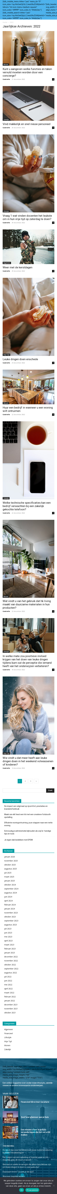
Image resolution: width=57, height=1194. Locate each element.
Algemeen (6, 263)
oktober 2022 (10, 964)
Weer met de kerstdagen (17, 267)
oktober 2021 (10, 1012)
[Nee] (53, 1185)
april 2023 (8, 940)
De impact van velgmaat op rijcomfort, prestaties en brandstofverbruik (26, 807)
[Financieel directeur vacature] (10, 1102)
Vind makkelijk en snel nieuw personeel (27, 124)
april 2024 (8, 900)
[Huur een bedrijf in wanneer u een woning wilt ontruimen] (28, 387)
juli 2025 (7, 872)
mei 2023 (8, 936)
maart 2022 (9, 992)
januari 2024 (9, 908)
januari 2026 (9, 856)
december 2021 (11, 1004)
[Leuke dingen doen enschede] (28, 317)
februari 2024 (10, 904)
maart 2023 (9, 944)
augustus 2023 (10, 924)
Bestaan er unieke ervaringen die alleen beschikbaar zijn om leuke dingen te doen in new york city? (27, 1165)
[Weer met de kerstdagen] (28, 246)
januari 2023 (9, 952)
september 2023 (11, 920)
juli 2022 (7, 976)
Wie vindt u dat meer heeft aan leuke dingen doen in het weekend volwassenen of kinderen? (28, 761)
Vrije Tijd (6, 355)
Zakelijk (6, 119)
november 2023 (11, 912)
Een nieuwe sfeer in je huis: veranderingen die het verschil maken (35, 1132)
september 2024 (11, 888)
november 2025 (11, 860)
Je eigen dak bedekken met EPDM (18, 840)
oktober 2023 (10, 916)
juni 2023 (8, 932)
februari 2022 (10, 996)
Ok (21, 1190)
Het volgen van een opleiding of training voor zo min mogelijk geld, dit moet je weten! (26, 1158)
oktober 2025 (10, 864)
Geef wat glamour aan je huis (35, 1117)
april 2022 (8, 988)
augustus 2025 (10, 868)
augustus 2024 (10, 892)
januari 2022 (9, 1000)
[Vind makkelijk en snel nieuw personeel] (28, 103)
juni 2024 (8, 896)
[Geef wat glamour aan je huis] (10, 1117)
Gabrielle (6, 79)
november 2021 (11, 1008)
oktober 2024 (10, 884)
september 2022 (11, 968)
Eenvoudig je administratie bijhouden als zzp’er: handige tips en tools (27, 832)
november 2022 (11, 960)
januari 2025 (9, 880)
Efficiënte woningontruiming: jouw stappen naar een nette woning (28, 824)
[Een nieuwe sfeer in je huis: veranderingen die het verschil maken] (10, 1132)
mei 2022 (8, 984)
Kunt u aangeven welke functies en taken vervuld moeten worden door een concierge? (27, 72)
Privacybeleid (32, 1190)
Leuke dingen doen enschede (20, 359)
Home (5, 22)
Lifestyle (6, 211)
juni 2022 (8, 980)
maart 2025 (9, 876)
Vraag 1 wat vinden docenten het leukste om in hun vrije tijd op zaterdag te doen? (27, 217)
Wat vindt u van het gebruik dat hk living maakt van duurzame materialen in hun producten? (27, 604)
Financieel (8, 1033)
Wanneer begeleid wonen (14, 1176)
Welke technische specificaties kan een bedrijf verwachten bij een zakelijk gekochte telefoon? (27, 506)
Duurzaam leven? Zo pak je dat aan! (18, 1172)
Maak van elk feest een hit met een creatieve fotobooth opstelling (27, 815)
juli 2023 (7, 928)
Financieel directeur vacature (35, 1102)
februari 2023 (10, 948)
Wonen (5, 64)
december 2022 (11, 956)
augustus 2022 (10, 972)
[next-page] (36, 781)
